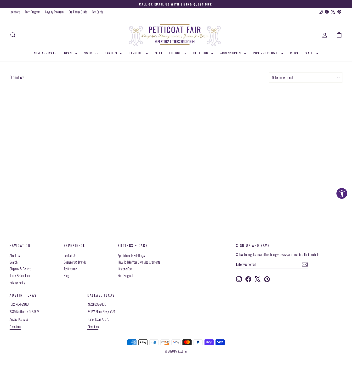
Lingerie (137, 53)
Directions (15, 326)
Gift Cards (97, 11)
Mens (294, 53)
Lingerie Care (125, 268)
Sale (310, 53)
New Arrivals (45, 53)
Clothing (201, 53)
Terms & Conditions (20, 275)
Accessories (231, 53)
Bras (69, 53)
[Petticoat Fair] (176, 34)
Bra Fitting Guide (77, 11)
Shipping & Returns (20, 268)
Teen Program (32, 11)
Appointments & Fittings (131, 255)
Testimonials (70, 268)
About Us (14, 255)
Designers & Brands (75, 262)
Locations (15, 11)
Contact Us (70, 255)
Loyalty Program (54, 11)
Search (13, 262)
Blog (66, 275)
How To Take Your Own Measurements (139, 262)
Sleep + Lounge (168, 53)
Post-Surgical (266, 53)
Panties (112, 53)
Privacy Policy (17, 282)
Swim (89, 53)
